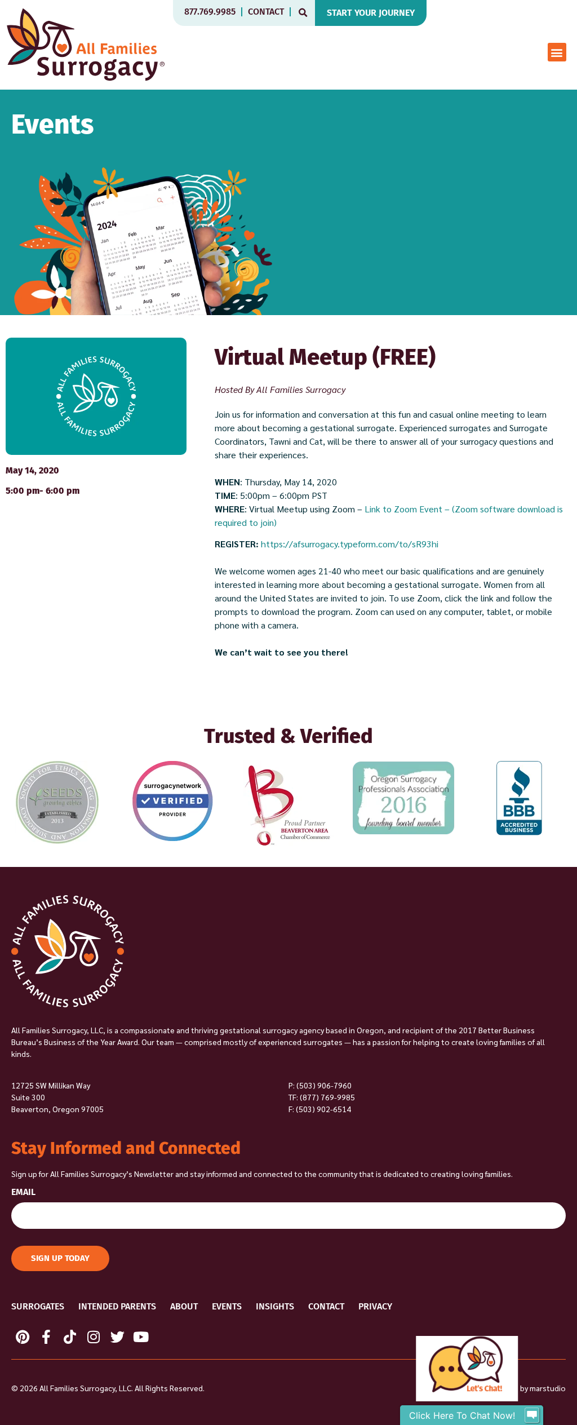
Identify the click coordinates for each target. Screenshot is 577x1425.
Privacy (375, 1306)
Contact (266, 11)
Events (227, 1306)
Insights (275, 1306)
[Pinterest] (22, 1336)
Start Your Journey (371, 12)
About (184, 1306)
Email (23, 1192)
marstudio (548, 1388)
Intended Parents (117, 1306)
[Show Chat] (532, 1415)
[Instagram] (93, 1336)
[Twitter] (117, 1336)
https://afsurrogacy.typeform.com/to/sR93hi (349, 544)
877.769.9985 (210, 11)
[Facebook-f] (46, 1336)
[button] (303, 13)
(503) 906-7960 (324, 1085)
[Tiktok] (70, 1336)
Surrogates (37, 1306)
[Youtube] (141, 1336)
